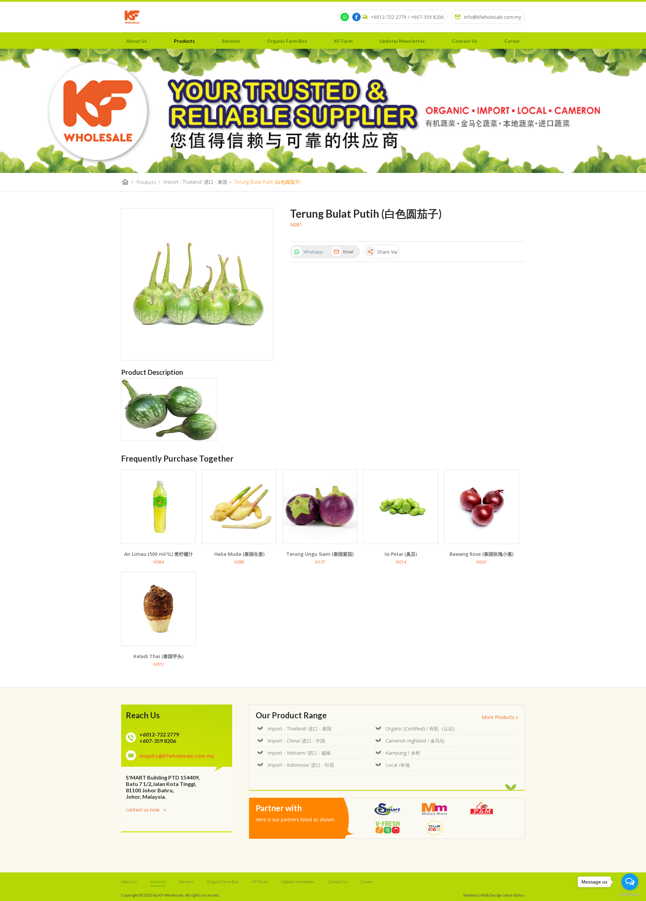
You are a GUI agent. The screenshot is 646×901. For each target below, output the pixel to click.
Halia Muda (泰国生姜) (239, 554)
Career (512, 41)
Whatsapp (313, 252)
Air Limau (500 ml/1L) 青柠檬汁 (158, 554)
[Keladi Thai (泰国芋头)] (158, 609)
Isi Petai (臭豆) (401, 554)
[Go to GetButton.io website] (630, 894)
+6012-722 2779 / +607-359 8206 (407, 17)
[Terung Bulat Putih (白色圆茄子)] (197, 284)
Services (231, 41)
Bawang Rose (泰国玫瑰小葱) (481, 554)
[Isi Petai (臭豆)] (401, 507)
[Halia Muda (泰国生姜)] (239, 507)
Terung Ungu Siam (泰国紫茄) (320, 554)
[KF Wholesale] (132, 17)
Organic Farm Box (287, 41)
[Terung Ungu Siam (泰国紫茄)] (320, 507)
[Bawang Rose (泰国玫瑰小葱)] (481, 507)
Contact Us (464, 41)
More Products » (500, 717)
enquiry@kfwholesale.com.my (177, 755)
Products (184, 41)
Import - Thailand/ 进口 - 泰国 (197, 182)
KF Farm (343, 41)
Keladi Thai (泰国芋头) (158, 656)
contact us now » (146, 809)
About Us (136, 41)
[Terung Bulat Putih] (169, 439)
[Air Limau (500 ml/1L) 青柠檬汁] (158, 507)
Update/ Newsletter (402, 41)
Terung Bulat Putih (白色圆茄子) (267, 182)
